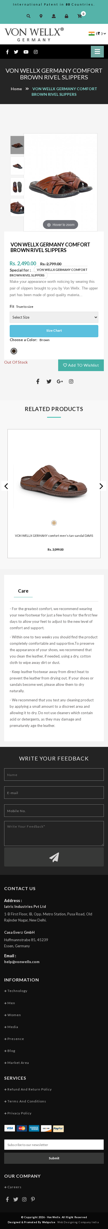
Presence (15, 1039)
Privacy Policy (19, 1113)
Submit (54, 1158)
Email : (10, 955)
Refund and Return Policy (29, 1089)
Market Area (18, 1063)
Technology (17, 991)
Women (14, 1015)
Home (16, 88)
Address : (13, 900)
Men (11, 1003)
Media (12, 1027)
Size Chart (54, 330)
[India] (92, 33)
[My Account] (55, 16)
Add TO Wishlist (83, 365)
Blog (11, 1051)
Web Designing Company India (78, 1222)
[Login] (68, 16)
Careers (14, 1187)
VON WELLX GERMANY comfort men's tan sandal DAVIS (54, 535)
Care (23, 591)
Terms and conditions (26, 1101)
